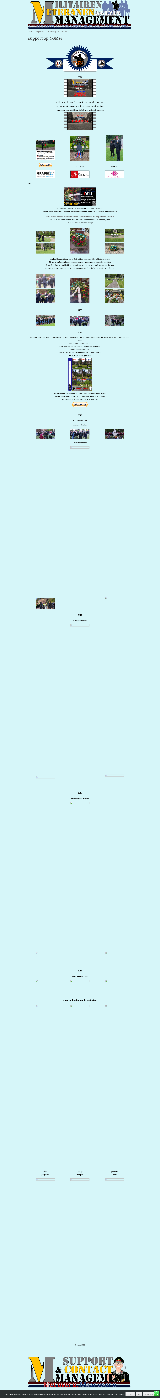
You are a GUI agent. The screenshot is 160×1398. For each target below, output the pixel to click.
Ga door (130, 1394)
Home (31, 31)
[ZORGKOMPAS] (80, 14)
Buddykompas (53, 31)
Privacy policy (149, 1394)
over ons (64, 31)
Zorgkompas (40, 31)
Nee (139, 1394)
